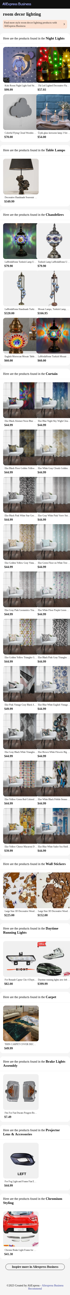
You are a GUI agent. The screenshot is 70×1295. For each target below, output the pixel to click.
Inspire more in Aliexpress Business (35, 1266)
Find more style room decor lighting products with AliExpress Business (30, 24)
